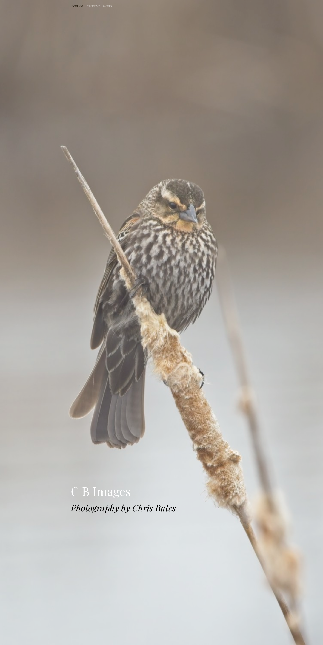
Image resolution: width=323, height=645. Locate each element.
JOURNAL (78, 6)
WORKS (107, 6)
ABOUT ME (93, 6)
